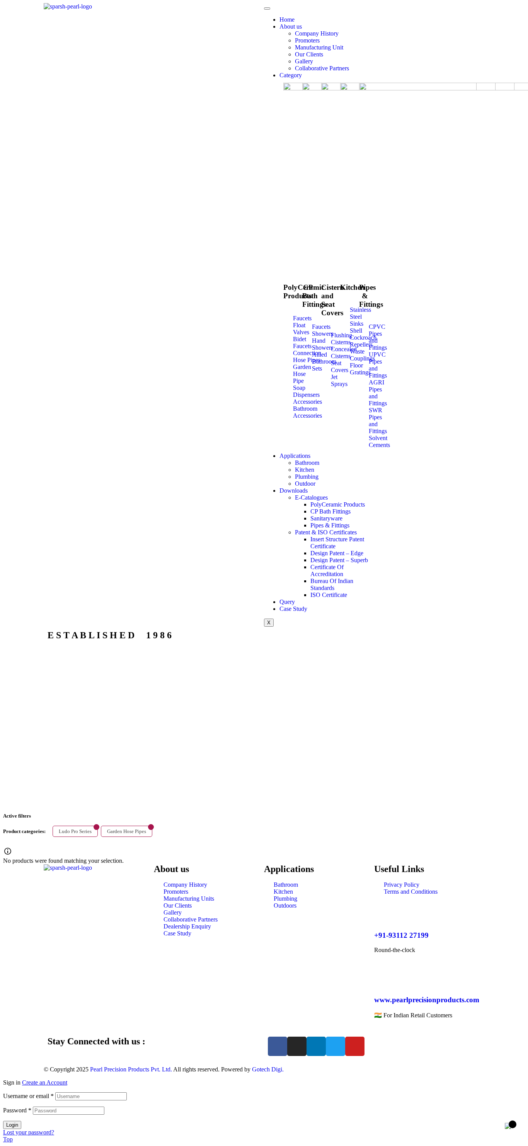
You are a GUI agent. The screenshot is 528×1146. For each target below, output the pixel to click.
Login (12, 1125)
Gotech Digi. (268, 1069)
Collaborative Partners (322, 68)
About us (290, 26)
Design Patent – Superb (339, 560)
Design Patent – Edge (336, 553)
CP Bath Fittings (330, 511)
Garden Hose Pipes (126, 831)
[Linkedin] (316, 1046)
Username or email (28, 1096)
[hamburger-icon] (267, 8)
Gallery (304, 61)
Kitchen (304, 469)
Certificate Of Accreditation (327, 570)
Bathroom (307, 462)
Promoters (307, 40)
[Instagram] (297, 1046)
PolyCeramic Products (337, 504)
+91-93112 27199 (401, 935)
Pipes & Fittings (329, 525)
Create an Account (44, 1082)
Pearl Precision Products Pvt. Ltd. (131, 1069)
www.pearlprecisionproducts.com (426, 1000)
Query (287, 602)
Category (290, 75)
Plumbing (307, 476)
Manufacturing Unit (319, 47)
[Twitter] (335, 1046)
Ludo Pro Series (75, 831)
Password (17, 1110)
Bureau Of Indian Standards (331, 584)
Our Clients (309, 54)
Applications (294, 455)
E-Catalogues (311, 497)
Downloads (293, 490)
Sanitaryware (326, 518)
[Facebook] (277, 1046)
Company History (317, 33)
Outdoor (305, 483)
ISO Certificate (328, 595)
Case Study (293, 608)
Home (287, 19)
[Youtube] (354, 1046)
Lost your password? (28, 1132)
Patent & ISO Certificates (326, 532)
